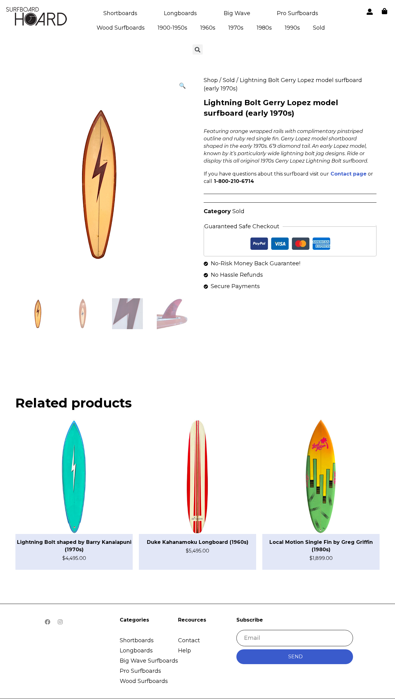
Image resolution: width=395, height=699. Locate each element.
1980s (264, 27)
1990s (292, 27)
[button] (182, 86)
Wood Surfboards (121, 27)
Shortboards (120, 13)
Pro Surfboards (297, 13)
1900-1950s (172, 27)
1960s (207, 27)
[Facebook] (47, 621)
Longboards (180, 13)
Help (184, 650)
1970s (235, 27)
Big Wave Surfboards (149, 660)
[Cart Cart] (384, 11)
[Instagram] (60, 621)
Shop (211, 80)
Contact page (349, 174)
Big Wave (237, 13)
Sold (319, 27)
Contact (189, 640)
